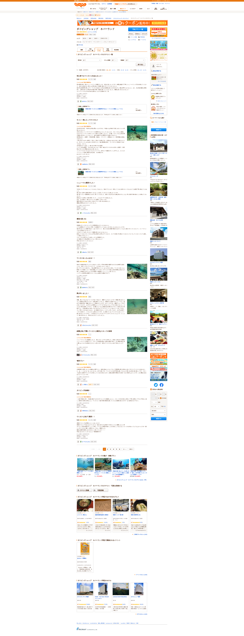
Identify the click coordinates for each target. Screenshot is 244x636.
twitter (156, 385)
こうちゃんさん (86, 213)
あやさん (84, 101)
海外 (155, 9)
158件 (88, 604)
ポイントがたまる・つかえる (83, 15)
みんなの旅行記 (122, 11)
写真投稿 (142, 37)
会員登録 (109, 3)
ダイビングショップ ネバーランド (121, 18)
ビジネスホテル (93, 623)
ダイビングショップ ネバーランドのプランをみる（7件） (132, 480)
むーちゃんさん (86, 441)
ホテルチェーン (86, 623)
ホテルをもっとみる (142, 614)
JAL (115, 623)
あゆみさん (85, 287)
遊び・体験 (113, 8)
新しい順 (140, 70)
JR (113, 623)
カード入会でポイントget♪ (159, 38)
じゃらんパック (103, 8)
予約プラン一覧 (137, 29)
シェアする (133, 39)
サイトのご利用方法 (156, 0)
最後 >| (131, 449)
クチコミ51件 (92, 32)
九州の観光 (86, 18)
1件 (123, 522)
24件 (123, 604)
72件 (106, 604)
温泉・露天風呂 (101, 623)
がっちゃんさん (86, 355)
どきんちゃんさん (86, 325)
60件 (141, 604)
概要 (82, 49)
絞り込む (140, 64)
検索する (158, 129)
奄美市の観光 (108, 18)
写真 (107, 49)
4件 (141, 522)
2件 (88, 522)
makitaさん (85, 164)
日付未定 (164, 398)
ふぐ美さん (85, 384)
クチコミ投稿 (133, 37)
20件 (106, 522)
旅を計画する (157, 71)
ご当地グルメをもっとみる (140, 534)
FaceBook (161, 385)
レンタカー (133, 8)
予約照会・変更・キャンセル (157, 3)
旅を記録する (157, 85)
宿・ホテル (79, 623)
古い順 (113, 70)
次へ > (124, 449)
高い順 (122, 70)
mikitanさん (85, 410)
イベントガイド (108, 11)
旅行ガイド (85, 11)
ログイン (104, 3)
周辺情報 (116, 49)
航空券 (140, 8)
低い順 (126, 70)
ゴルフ (148, 8)
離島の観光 (101, 18)
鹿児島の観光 (93, 18)
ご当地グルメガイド (99, 11)
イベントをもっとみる (141, 574)
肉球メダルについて (162, 101)
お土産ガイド (115, 11)
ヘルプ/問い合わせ (166, 0)
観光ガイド (91, 11)
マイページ (167, 3)
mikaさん (84, 252)
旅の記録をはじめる (159, 113)
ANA (118, 623)
